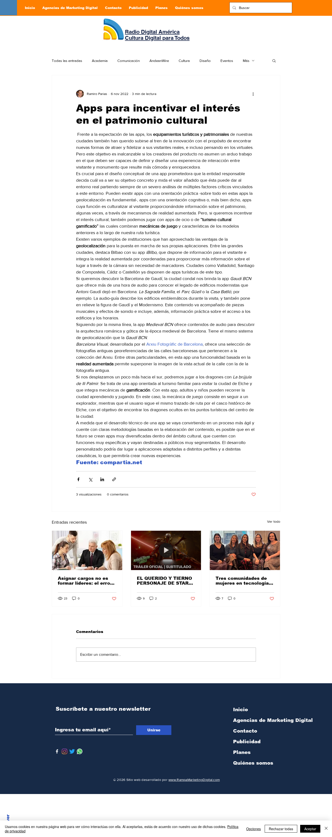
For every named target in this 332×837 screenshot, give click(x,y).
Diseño (205, 61)
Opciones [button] (253, 828)
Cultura (184, 61)
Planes (242, 752)
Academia (100, 61)
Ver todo (273, 521)
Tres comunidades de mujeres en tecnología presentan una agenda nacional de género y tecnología (242, 581)
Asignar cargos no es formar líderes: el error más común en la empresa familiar (85, 581)
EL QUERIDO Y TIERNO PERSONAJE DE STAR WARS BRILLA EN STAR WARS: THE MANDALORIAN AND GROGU (165, 581)
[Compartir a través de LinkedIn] (102, 479)
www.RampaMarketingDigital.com (194, 780)
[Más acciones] (253, 94)
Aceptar (310, 828)
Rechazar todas (281, 828)
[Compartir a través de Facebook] (78, 479)
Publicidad (247, 741)
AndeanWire (159, 61)
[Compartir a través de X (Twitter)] (90, 479)
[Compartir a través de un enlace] (114, 479)
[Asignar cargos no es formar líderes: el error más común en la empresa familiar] (87, 550)
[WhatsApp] (79, 751)
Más (246, 61)
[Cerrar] (326, 828)
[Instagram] (64, 751)
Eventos (226, 61)
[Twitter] (72, 751)
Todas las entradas (67, 61)
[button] (274, 60)
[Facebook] (57, 751)
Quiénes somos (253, 763)
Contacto (245, 731)
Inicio (240, 709)
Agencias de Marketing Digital (258, 720)
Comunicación (128, 61)
